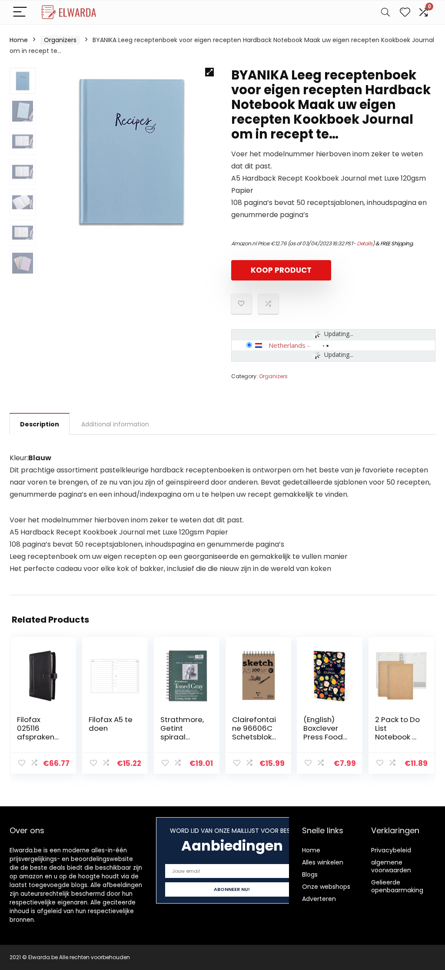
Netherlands (287, 345)
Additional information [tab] (115, 424)
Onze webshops (326, 886)
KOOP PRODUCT (281, 270)
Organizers (60, 40)
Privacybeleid (391, 850)
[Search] (385, 12)
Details (364, 243)
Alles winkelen (322, 862)
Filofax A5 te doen (111, 723)
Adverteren (319, 898)
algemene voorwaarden (391, 866)
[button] (209, 72)
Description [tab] (39, 424)
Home (19, 40)
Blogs (310, 874)
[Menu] (20, 12)
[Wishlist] (405, 12)
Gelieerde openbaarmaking (397, 886)
